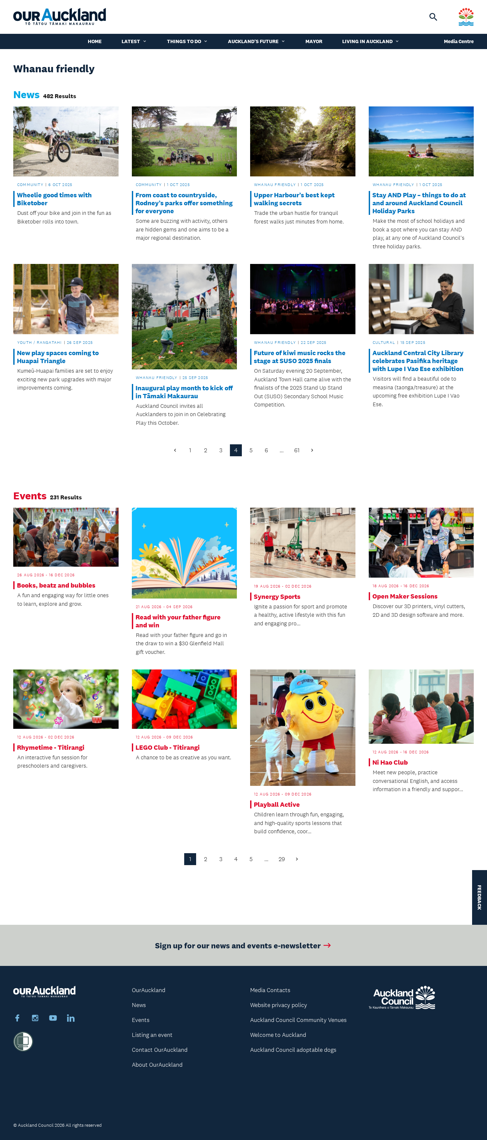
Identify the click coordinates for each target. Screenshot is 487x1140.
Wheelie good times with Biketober (54, 199)
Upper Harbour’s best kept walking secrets (294, 199)
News (139, 1005)
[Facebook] (17, 1019)
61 (296, 450)
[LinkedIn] (71, 1019)
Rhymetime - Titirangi (50, 747)
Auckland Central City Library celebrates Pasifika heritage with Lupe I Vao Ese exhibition (417, 361)
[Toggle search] (433, 17)
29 (282, 859)
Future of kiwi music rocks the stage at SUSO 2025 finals (300, 357)
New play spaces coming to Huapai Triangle (58, 357)
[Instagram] (35, 1019)
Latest (131, 41)
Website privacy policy (278, 1005)
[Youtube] (53, 1019)
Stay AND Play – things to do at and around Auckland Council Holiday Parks (419, 203)
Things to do (184, 41)
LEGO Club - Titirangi (167, 747)
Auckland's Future (253, 41)
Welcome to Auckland (278, 1035)
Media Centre (459, 41)
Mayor (313, 41)
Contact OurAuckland (160, 1049)
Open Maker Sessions (405, 596)
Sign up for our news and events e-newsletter (238, 945)
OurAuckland (148, 990)
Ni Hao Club (390, 762)
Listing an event (152, 1035)
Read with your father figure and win (178, 621)
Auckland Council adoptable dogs (293, 1049)
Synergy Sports (277, 597)
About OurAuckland (157, 1064)
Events (140, 1020)
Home (95, 41)
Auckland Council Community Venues (298, 1020)
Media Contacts (270, 990)
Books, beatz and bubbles (56, 585)
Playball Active (277, 804)
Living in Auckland (367, 41)
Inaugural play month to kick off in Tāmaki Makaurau (184, 392)
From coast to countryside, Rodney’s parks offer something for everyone (184, 203)
